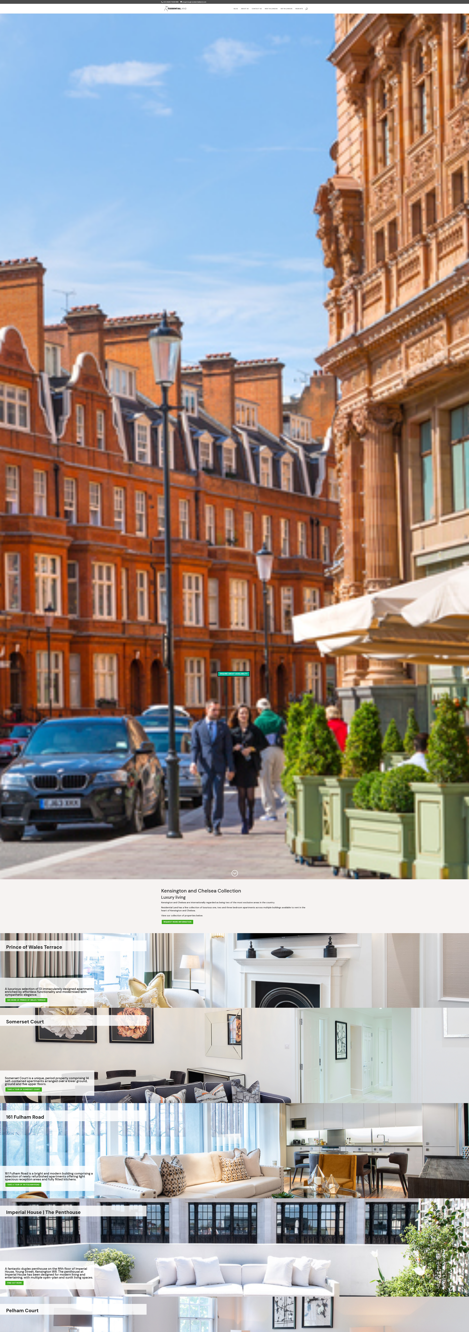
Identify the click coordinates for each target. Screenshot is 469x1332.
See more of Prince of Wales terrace (26, 1000)
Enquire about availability (233, 674)
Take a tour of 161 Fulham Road (23, 1184)
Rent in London (271, 9)
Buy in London (286, 9)
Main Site (299, 9)
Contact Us (257, 9)
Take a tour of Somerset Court (23, 1089)
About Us (245, 9)
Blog (236, 9)
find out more (14, 1283)
